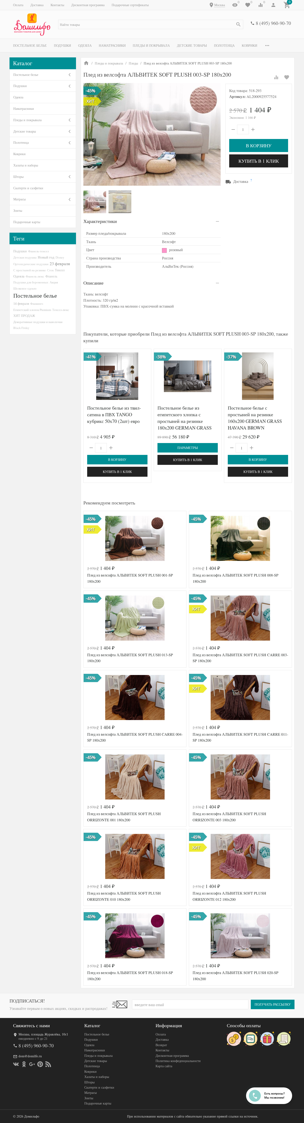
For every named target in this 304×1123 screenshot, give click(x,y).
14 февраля (21, 303)
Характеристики (100, 221)
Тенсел (60, 270)
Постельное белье (30, 45)
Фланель (51, 276)
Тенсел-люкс (60, 310)
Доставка (36, 5)
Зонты (17, 210)
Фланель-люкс (35, 276)
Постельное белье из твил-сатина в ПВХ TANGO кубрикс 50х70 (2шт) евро (114, 414)
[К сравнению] (276, 77)
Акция (54, 282)
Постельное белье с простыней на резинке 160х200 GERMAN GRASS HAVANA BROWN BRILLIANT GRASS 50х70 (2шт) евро (255, 424)
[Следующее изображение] (144, 376)
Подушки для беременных (30, 282)
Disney (60, 257)
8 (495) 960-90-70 (273, 23)
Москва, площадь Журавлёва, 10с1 (43, 1034)
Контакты (57, 5)
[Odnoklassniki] (24, 1064)
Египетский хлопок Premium (32, 310)
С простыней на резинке (29, 270)
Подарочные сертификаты (130, 5)
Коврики (249, 45)
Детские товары (192, 45)
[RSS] (48, 1064)
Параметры (187, 447)
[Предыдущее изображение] (90, 376)
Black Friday (21, 328)
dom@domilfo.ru (30, 1056)
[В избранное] (286, 77)
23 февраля (60, 263)
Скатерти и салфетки (28, 188)
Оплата (18, 5)
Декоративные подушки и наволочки (37, 322)
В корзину (258, 145)
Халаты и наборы (25, 165)
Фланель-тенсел (38, 251)
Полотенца (224, 45)
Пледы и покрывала (151, 45)
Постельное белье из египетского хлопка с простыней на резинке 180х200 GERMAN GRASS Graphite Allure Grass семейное (184, 424)
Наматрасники (112, 45)
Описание (93, 283)
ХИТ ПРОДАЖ (24, 315)
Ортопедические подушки (30, 264)
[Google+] (32, 1064)
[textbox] (150, 24)
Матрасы (19, 199)
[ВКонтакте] (16, 1064)
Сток (50, 270)
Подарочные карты (26, 222)
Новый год (46, 257)
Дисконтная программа (87, 5)
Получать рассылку (273, 1004)
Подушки (62, 45)
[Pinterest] (40, 1064)
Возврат (161, 1045)
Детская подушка (25, 257)
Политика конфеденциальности (178, 1060)
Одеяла (85, 45)
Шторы (18, 176)
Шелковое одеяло (25, 288)
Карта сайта (164, 1066)
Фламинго (36, 303)
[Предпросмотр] (117, 376)
